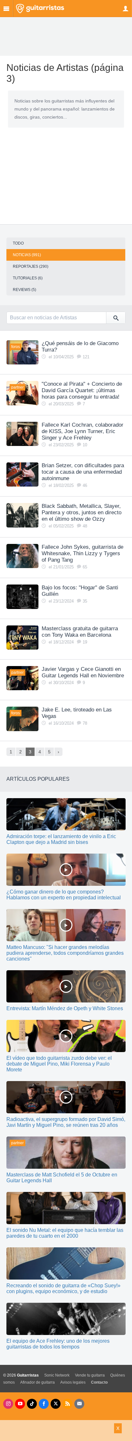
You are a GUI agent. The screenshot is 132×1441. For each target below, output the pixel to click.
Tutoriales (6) (28, 278)
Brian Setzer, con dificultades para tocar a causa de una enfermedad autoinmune (83, 471)
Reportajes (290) (30, 266)
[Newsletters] (79, 1404)
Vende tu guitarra (90, 1375)
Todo (18, 243)
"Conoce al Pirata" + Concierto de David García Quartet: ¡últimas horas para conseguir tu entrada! (82, 390)
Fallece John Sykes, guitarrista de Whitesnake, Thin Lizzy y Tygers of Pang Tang (82, 553)
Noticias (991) (27, 255)
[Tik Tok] (32, 1404)
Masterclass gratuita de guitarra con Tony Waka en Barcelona (80, 631)
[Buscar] (115, 318)
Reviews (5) (24, 289)
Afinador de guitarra (37, 1382)
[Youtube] (20, 1404)
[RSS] (67, 1404)
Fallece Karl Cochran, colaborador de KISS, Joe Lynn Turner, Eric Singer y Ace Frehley (82, 431)
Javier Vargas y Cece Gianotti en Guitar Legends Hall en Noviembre (83, 672)
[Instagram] (8, 1404)
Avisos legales (73, 1382)
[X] (56, 1404)
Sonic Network (57, 1375)
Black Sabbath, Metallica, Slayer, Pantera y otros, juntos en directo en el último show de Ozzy (81, 512)
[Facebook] (44, 1404)
